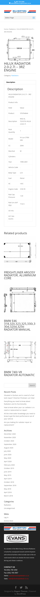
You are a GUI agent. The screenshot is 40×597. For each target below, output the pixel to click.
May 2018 (7, 489)
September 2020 (10, 444)
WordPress (21, 594)
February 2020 (9, 465)
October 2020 (9, 441)
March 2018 (8, 496)
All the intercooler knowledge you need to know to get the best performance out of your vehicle (19, 416)
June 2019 (7, 472)
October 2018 (9, 482)
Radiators (12, 29)
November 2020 (10, 437)
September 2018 (10, 485)
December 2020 (10, 434)
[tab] (20, 82)
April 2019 (8, 479)
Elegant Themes (20, 591)
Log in (6, 517)
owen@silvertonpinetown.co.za (19, 575)
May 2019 (7, 475)
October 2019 (9, 468)
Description (10, 82)
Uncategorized (9, 508)
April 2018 (8, 492)
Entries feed (8, 521)
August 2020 (8, 448)
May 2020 (7, 458)
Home (6, 29)
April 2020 (8, 461)
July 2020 (7, 451)
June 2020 (7, 454)
